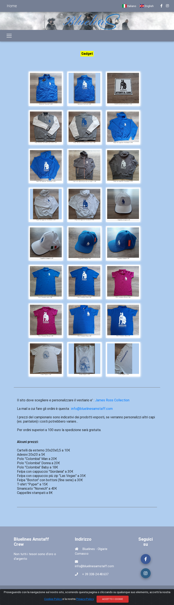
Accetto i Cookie (112, 599)
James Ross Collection (112, 400)
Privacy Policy (85, 599)
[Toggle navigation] (9, 36)
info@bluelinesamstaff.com (92, 409)
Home (12, 6)
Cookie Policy (53, 599)
